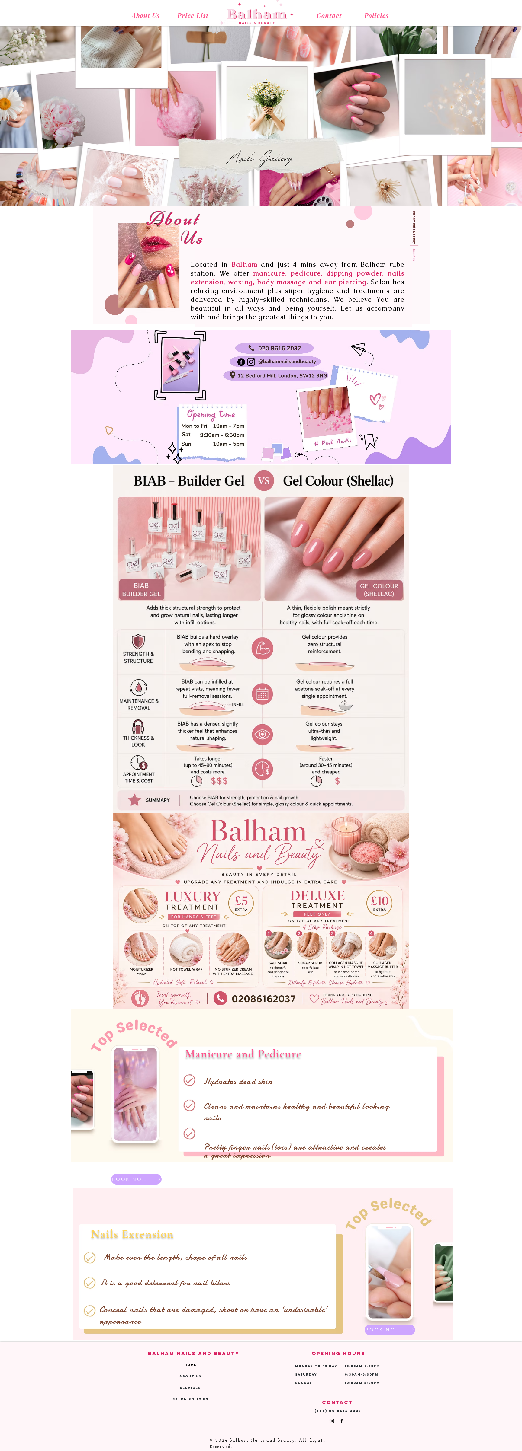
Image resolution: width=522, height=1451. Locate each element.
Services (190, 1388)
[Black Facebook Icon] (342, 1421)
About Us (190, 1376)
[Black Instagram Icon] (332, 1421)
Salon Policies (190, 1399)
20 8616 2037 (345, 1411)
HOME (190, 1365)
